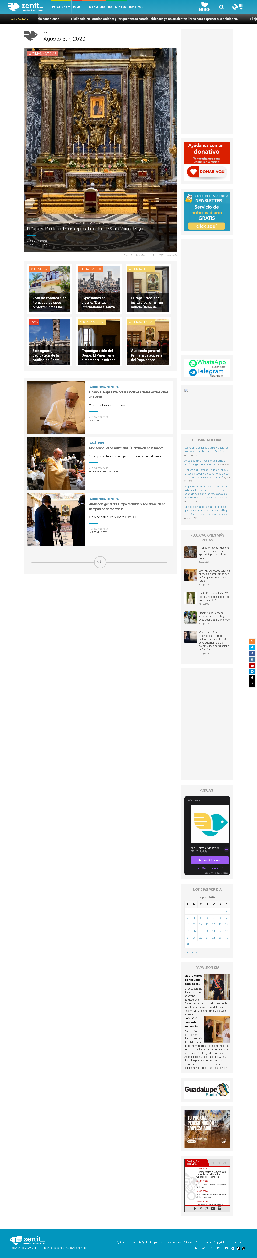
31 (187, 944)
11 (194, 924)
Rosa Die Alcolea (37, 244)
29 (220, 937)
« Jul (186, 952)
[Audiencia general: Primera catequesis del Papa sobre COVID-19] (148, 341)
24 (187, 937)
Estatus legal (203, 1242)
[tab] (196, 1162)
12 (200, 924)
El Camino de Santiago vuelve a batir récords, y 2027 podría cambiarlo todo (214, 616)
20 (207, 931)
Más (100, 562)
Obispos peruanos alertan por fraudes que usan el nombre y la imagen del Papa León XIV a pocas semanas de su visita (206, 510)
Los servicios (173, 1242)
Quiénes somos (126, 1242)
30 (226, 937)
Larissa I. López (98, 420)
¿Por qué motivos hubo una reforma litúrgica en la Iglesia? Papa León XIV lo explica (214, 552)
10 (187, 924)
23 (226, 931)
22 (220, 931)
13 (207, 924)
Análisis (97, 443)
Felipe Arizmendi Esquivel (104, 471)
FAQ (141, 1242)
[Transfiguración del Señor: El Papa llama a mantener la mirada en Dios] (99, 341)
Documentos (117, 7)
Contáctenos (236, 1242)
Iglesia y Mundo (94, 7)
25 (194, 937)
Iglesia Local (39, 269)
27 (207, 937)
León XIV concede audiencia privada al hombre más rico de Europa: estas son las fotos (214, 575)
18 (194, 931)
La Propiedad (154, 1242)
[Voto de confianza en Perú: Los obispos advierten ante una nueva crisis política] (49, 289)
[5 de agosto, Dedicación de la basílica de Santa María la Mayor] (49, 341)
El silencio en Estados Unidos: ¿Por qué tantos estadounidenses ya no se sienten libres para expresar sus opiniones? (206, 474)
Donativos (136, 7)
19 (200, 931)
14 (213, 924)
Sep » (194, 952)
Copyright (220, 1242)
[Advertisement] (100, 593)
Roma (76, 7)
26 (200, 937)
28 (213, 937)
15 (220, 924)
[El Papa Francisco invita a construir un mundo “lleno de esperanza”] (148, 289)
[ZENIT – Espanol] (29, 7)
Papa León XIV (61, 7)
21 (213, 931)
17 (187, 931)
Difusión (188, 1242)
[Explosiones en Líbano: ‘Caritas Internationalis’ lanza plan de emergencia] (99, 289)
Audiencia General (141, 269)
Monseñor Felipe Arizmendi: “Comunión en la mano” (126, 448)
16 (226, 924)
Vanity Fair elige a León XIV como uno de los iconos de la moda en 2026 (214, 597)
